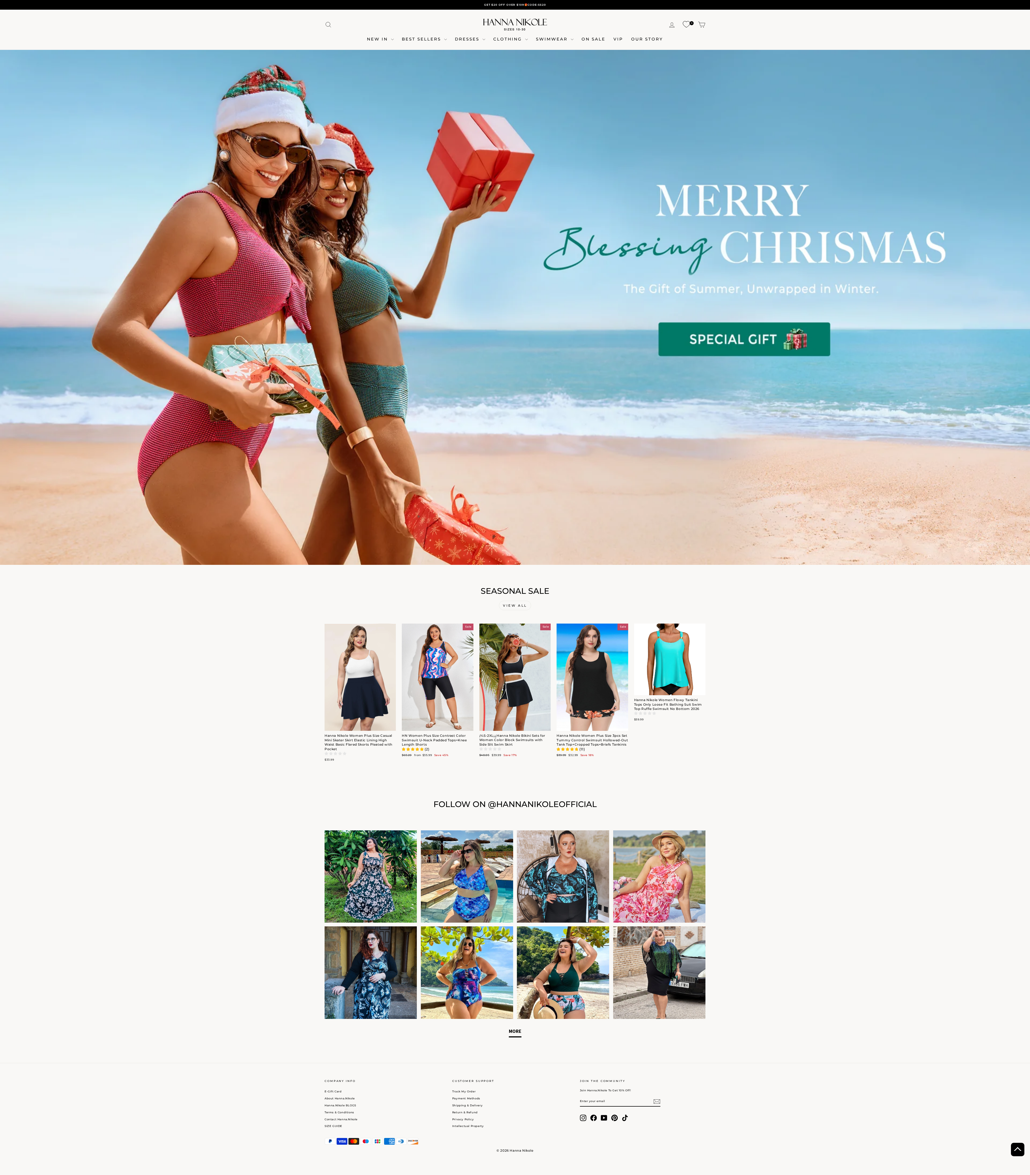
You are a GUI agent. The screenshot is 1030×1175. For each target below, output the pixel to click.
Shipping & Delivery (467, 1105)
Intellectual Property (468, 1126)
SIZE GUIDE (333, 1126)
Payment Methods (466, 1098)
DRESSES (468, 39)
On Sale (593, 39)
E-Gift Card (333, 1091)
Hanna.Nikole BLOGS (340, 1105)
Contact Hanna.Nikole (341, 1119)
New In (378, 39)
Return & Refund (465, 1112)
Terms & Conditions (339, 1112)
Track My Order (464, 1091)
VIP (618, 39)
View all (515, 605)
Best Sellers (422, 39)
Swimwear (552, 39)
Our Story (647, 39)
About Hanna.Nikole (340, 1098)
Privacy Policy (463, 1119)
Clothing (508, 39)
